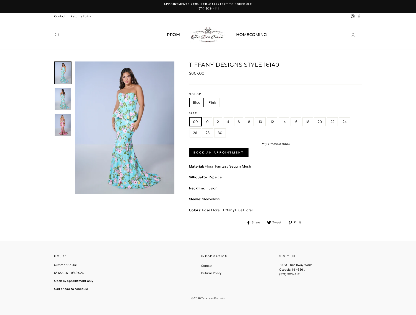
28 (208, 133)
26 (195, 133)
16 (296, 122)
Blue (196, 102)
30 (220, 133)
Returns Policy (81, 16)
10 (260, 122)
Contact (60, 16)
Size (193, 113)
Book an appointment (218, 152)
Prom (173, 34)
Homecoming (251, 34)
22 (332, 122)
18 (307, 122)
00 (195, 122)
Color (195, 94)
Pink (212, 102)
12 (272, 122)
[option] (208, 6)
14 (284, 122)
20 (320, 122)
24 (345, 122)
